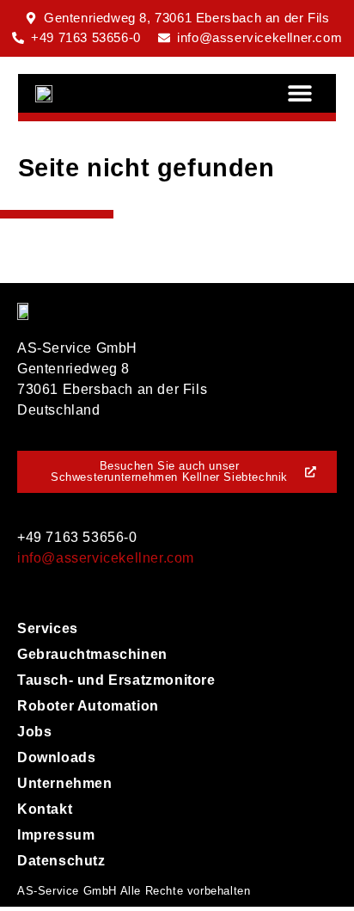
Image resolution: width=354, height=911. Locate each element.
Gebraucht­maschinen (92, 654)
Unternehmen (65, 783)
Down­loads (56, 757)
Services (47, 628)
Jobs (34, 731)
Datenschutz (61, 860)
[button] (299, 93)
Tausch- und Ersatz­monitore (116, 680)
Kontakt (44, 809)
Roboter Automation (88, 706)
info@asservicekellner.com (105, 558)
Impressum (56, 835)
